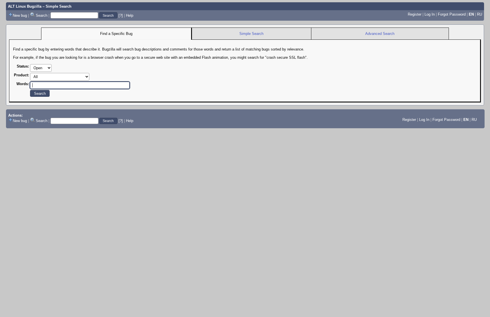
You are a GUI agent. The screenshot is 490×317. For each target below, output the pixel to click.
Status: (23, 66)
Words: (22, 84)
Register (414, 14)
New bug (20, 15)
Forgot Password (452, 14)
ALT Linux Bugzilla (24, 6)
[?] (121, 15)
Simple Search (251, 34)
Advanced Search (379, 34)
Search (41, 15)
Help (129, 15)
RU (479, 14)
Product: (21, 75)
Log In (429, 14)
